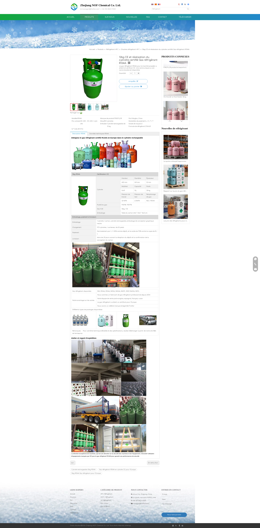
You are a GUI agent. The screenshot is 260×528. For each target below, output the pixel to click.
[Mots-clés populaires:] (188, 9)
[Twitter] (185, 4)
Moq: (102, 121)
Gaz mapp (104, 503)
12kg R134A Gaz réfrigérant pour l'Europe (86, 473)
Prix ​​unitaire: (76, 121)
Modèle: (74, 118)
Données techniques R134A (99, 133)
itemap (128, 525)
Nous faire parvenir (174, 514)
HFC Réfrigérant (106, 494)
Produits (73, 497)
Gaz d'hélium (105, 506)
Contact (73, 509)
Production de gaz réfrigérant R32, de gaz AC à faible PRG (176, 116)
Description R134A (78, 133)
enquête (132, 81)
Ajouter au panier (132, 87)
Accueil (72, 494)
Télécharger (74, 513)
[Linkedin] (182, 4)
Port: (130, 118)
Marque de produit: (107, 118)
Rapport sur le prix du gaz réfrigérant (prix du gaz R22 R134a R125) (176, 191)
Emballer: (103, 124)
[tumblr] (179, 4)
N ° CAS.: (75, 129)
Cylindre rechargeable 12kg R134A (83, 469)
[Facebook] (188, 4)
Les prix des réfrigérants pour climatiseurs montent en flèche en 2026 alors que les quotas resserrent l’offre (176, 221)
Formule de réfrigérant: (137, 126)
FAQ (71, 506)
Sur (71, 500)
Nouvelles (73, 503)
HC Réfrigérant (106, 500)
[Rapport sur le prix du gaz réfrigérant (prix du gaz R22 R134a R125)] (176, 177)
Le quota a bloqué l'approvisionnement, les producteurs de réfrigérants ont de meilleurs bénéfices (176, 161)
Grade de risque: (134, 124)
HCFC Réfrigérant (107, 497)
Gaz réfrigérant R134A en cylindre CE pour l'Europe (117, 469)
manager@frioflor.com (90, 9)
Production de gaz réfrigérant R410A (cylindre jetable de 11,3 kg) (176, 86)
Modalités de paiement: (137, 121)
